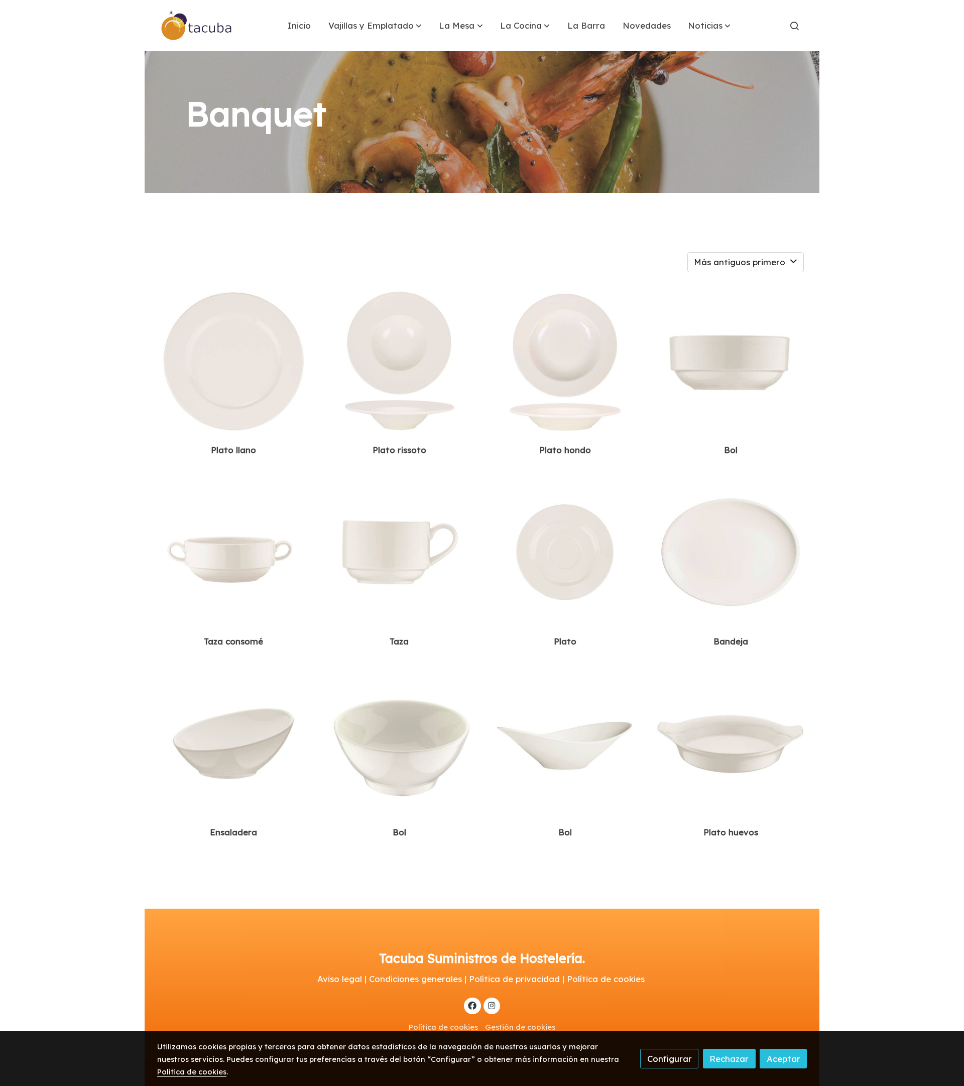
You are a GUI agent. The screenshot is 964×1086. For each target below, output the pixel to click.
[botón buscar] (794, 26)
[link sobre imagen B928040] (565, 743)
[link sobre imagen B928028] (399, 361)
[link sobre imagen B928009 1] (233, 552)
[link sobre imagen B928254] (730, 552)
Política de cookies (443, 1027)
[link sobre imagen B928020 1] (399, 552)
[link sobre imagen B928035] (565, 552)
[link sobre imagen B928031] (565, 361)
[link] (196, 25)
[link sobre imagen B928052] (730, 743)
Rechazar (729, 1058)
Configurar (669, 1058)
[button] (375, 26)
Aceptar (783, 1058)
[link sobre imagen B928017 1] (730, 361)
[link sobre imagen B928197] (399, 743)
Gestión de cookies (520, 1027)
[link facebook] (472, 1005)
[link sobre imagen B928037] (233, 743)
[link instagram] (492, 1005)
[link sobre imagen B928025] (233, 361)
